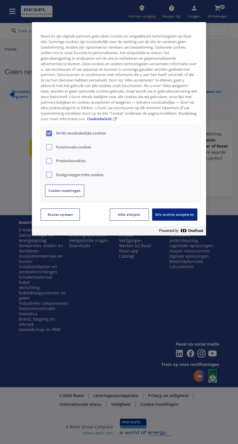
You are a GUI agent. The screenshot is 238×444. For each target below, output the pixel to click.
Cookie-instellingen (64, 190)
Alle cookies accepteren (174, 214)
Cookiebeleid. (100, 118)
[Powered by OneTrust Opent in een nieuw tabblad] (181, 232)
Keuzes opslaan (60, 214)
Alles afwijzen (129, 214)
